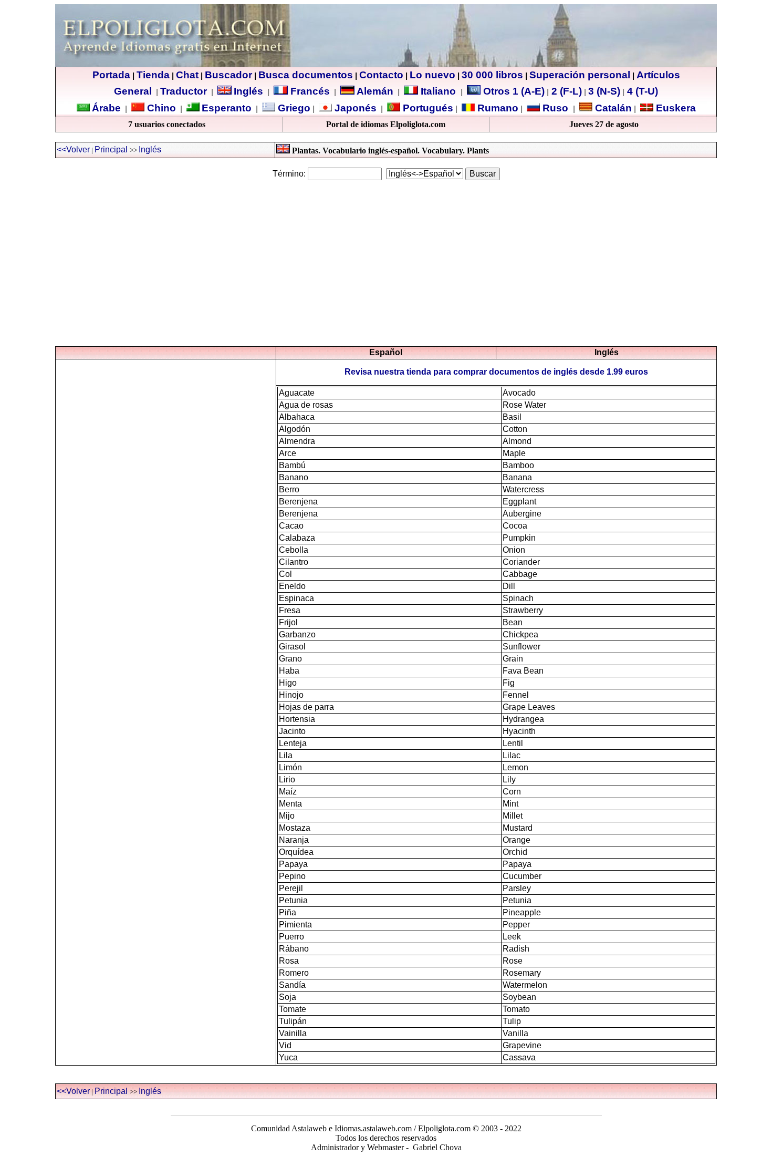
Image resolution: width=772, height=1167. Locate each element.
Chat (187, 74)
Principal (111, 149)
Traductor (183, 91)
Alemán (375, 91)
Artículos (658, 74)
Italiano (438, 91)
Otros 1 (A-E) (514, 91)
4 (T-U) (641, 91)
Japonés (354, 107)
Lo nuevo (432, 74)
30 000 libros (492, 74)
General (133, 91)
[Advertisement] (386, 263)
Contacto (381, 74)
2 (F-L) (565, 91)
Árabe (106, 107)
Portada (111, 74)
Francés (309, 91)
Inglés (248, 91)
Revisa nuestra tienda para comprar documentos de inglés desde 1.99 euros (496, 371)
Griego (292, 107)
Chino (160, 107)
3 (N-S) (604, 91)
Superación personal (579, 74)
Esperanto (227, 107)
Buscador (228, 74)
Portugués (426, 107)
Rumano (496, 107)
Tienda (153, 74)
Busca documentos (305, 74)
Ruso (554, 107)
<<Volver (73, 149)
